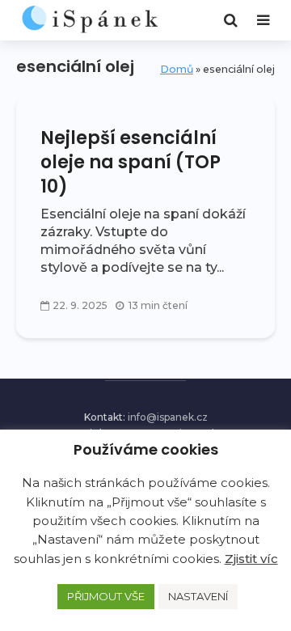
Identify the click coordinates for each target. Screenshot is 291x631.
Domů (176, 69)
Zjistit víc (251, 558)
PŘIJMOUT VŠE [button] (106, 596)
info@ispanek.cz (168, 417)
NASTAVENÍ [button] (198, 596)
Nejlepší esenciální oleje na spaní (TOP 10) (130, 162)
